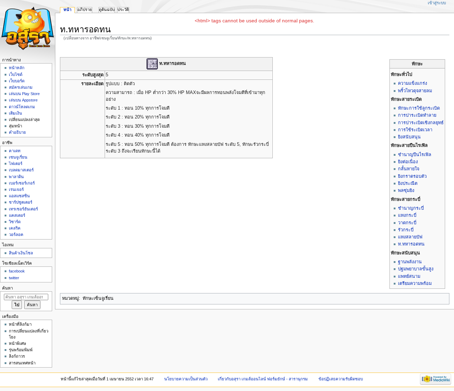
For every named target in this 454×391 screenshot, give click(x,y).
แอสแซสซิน (19, 196)
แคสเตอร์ (17, 215)
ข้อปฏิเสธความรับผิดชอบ (341, 379)
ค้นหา (7, 288)
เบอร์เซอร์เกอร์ (22, 183)
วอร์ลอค (16, 234)
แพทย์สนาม (409, 276)
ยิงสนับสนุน (409, 136)
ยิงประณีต (407, 183)
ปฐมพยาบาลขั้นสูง (415, 268)
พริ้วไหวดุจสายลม (415, 90)
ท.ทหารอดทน (411, 244)
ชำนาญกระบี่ (411, 208)
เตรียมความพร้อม (415, 283)
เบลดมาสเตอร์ (21, 170)
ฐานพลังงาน (410, 261)
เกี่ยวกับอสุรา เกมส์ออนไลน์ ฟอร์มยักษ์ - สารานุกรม (263, 379)
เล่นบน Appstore (23, 100)
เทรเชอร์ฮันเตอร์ (23, 209)
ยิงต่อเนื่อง (408, 161)
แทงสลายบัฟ (410, 237)
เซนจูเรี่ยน (18, 157)
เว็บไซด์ (15, 74)
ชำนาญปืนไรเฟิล (414, 154)
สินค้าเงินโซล (21, 253)
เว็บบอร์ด (16, 81)
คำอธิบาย (17, 132)
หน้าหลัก (16, 68)
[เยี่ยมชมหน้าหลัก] (27, 27)
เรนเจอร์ (16, 189)
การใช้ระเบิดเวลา (415, 129)
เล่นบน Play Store (24, 94)
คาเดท (15, 151)
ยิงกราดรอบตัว (412, 176)
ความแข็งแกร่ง (412, 83)
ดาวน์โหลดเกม (22, 107)
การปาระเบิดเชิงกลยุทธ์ (421, 122)
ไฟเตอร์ (15, 163)
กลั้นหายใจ (408, 168)
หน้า (67, 9)
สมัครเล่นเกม (21, 87)
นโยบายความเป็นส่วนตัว (185, 379)
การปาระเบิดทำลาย (417, 115)
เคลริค (15, 228)
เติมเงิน (15, 113)
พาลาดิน (16, 177)
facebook (17, 271)
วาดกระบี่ (407, 222)
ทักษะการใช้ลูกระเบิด (419, 108)
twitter (14, 278)
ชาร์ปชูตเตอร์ (20, 202)
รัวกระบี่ (406, 229)
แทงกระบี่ (407, 215)
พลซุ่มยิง (406, 190)
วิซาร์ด (15, 222)
